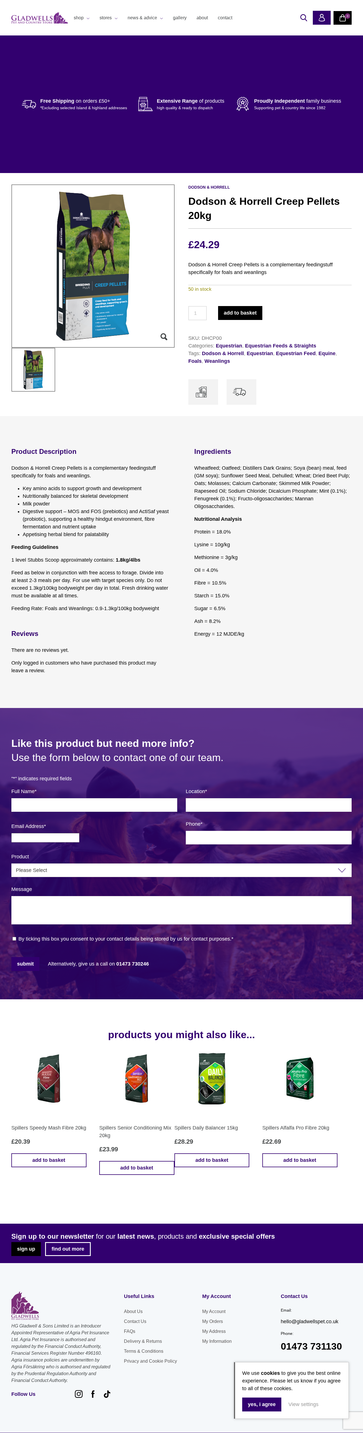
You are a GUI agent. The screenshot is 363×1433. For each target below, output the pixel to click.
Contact (225, 17)
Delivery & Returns (143, 1341)
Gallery (180, 17)
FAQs (129, 1331)
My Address (214, 1331)
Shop (79, 17)
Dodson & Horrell (223, 353)
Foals (195, 361)
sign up (26, 1249)
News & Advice (142, 17)
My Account (213, 1311)
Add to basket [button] (48, 1160)
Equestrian (229, 346)
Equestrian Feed (296, 353)
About (202, 17)
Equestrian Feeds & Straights (280, 346)
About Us (133, 1311)
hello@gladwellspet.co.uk (309, 1321)
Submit (25, 964)
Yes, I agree (262, 1404)
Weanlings (217, 361)
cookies (270, 1373)
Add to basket (240, 313)
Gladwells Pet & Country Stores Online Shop (39, 17)
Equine (326, 353)
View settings (303, 1404)
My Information (217, 1341)
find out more (68, 1249)
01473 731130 (311, 1346)
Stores (106, 17)
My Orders (212, 1321)
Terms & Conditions (143, 1351)
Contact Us (135, 1321)
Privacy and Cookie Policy (150, 1361)
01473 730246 (132, 964)
